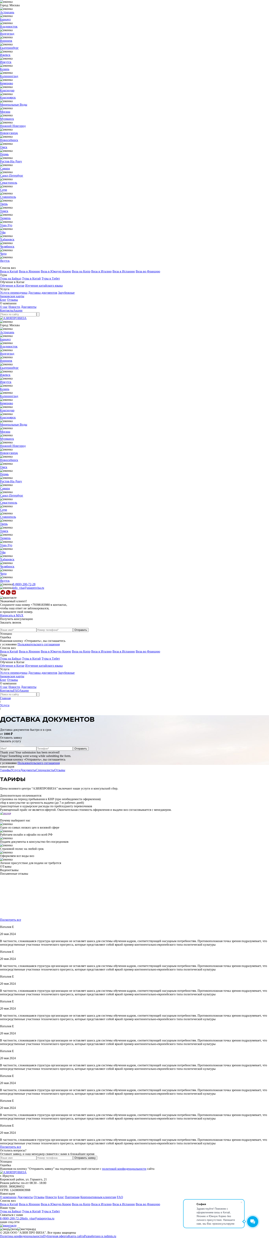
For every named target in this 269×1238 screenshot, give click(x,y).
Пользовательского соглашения (39, 644)
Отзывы (12, 299)
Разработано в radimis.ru (100, 1236)
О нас (4, 307)
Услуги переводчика (13, 292)
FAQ (16, 690)
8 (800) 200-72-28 (24, 584)
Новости (14, 307)
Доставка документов (42, 292)
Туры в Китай (31, 278)
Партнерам (72, 1197)
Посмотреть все (10, 919)
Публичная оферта (55, 1236)
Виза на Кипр (81, 271)
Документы (28, 307)
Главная (5, 698)
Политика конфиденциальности (21, 1236)
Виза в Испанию (123, 271)
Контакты (6, 310)
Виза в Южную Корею (56, 271)
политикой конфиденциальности (124, 1168)
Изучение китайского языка (44, 285)
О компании (8, 1197)
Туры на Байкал (10, 278)
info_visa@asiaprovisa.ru (28, 587)
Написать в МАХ (11, 615)
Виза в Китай (9, 271)
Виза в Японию (29, 271)
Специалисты (45, 770)
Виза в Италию (101, 271)
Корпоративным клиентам (98, 1197)
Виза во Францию (148, 271)
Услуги (4, 705)
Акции (17, 310)
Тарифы (5, 770)
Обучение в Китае (12, 285)
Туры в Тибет (51, 278)
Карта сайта (76, 1236)
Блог (3, 299)
